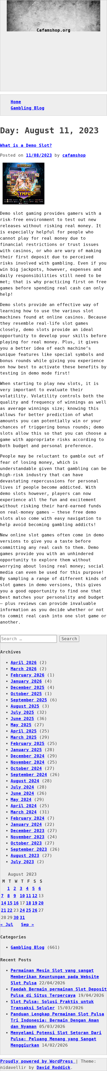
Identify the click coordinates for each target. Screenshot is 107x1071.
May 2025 (21, 724)
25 (28, 910)
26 (34, 910)
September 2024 (29, 774)
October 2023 (26, 843)
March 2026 (24, 668)
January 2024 (26, 824)
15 (9, 903)
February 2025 (27, 743)
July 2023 (22, 861)
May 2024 (21, 799)
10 (22, 895)
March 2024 (24, 812)
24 (22, 910)
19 (34, 903)
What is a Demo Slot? (26, 145)
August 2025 (25, 706)
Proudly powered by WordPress (38, 1061)
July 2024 (22, 787)
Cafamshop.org (53, 30)
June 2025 (22, 718)
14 (3, 903)
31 (22, 917)
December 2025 (27, 687)
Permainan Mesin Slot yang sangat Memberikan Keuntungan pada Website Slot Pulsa (55, 976)
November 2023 (27, 836)
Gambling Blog (27, 108)
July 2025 (22, 712)
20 (41, 903)
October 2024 (26, 768)
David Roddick (53, 1067)
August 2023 (25, 855)
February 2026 (27, 675)
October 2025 (26, 693)
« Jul (6, 924)
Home (16, 101)
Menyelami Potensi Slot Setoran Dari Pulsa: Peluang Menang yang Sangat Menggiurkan (56, 1039)
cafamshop (74, 155)
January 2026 (26, 681)
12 (34, 895)
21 (3, 910)
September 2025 (29, 699)
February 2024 (27, 818)
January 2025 (26, 749)
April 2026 (24, 662)
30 (16, 917)
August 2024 (25, 780)
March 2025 (24, 737)
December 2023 (27, 830)
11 (28, 895)
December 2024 (27, 756)
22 (9, 910)
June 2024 (22, 793)
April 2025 (24, 731)
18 (28, 903)
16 (16, 903)
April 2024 (24, 805)
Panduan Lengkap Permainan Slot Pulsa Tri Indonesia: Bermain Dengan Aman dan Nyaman (57, 1020)
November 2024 (27, 762)
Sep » (27, 924)
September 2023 (29, 849)
